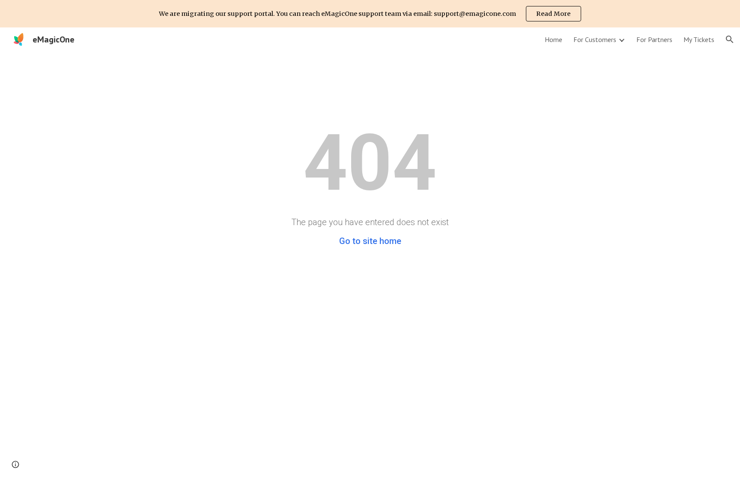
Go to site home (370, 241)
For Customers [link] (594, 39)
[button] (729, 39)
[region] (370, 13)
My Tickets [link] (698, 39)
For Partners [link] (654, 39)
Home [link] (553, 39)
